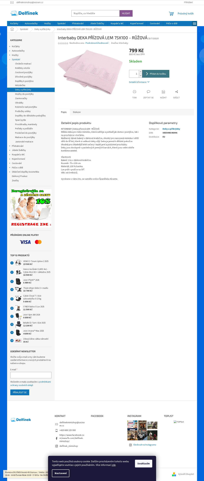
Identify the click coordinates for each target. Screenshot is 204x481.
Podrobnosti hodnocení (97, 43)
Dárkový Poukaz (19, 176)
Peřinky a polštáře (24, 128)
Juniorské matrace (24, 141)
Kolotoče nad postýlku (26, 107)
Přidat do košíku (158, 73)
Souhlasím (143, 463)
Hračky (15, 55)
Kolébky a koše (22, 68)
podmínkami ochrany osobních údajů (30, 383)
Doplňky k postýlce (24, 81)
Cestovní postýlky (24, 72)
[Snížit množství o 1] (140, 75)
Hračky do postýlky (24, 94)
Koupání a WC (18, 154)
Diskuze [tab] (77, 112)
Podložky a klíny (23, 111)
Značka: (119, 43)
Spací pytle (20, 120)
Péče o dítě (17, 167)
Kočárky (16, 46)
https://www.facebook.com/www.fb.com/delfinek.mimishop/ (72, 438)
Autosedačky (18, 50)
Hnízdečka (20, 85)
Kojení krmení (18, 159)
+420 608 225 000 (68, 430)
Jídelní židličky (19, 150)
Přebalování (17, 146)
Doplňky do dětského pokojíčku (30, 115)
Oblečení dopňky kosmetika (25, 172)
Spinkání (16, 59)
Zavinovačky (21, 98)
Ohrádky (19, 102)
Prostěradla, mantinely (26, 124)
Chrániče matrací (23, 63)
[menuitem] (14, 23)
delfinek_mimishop (69, 446)
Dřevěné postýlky (23, 76)
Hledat (126, 13)
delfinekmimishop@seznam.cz (72, 424)
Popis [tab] (64, 112)
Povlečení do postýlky (26, 133)
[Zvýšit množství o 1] (140, 72)
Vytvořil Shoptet (186, 474)
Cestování (17, 163)
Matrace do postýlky (25, 137)
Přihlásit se (20, 392)
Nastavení (61, 473)
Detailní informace (137, 82)
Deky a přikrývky (23, 89)
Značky (15, 180)
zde (114, 465)
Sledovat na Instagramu (144, 444)
